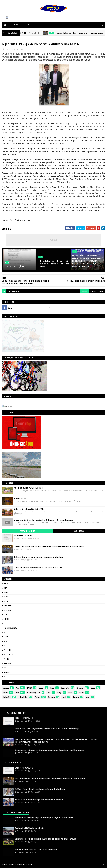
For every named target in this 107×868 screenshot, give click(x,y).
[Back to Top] (103, 864)
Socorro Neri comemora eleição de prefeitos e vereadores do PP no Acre (38, 567)
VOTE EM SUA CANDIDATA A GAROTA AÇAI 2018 (28, 488)
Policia (6, 646)
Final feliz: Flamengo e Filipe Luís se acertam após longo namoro (36, 849)
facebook (84, 291)
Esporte (6, 619)
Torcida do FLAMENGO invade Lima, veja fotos (29, 828)
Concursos (7, 610)
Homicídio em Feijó (20, 498)
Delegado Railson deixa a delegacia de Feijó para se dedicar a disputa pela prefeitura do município (53, 263)
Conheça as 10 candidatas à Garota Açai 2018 (29, 509)
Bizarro (6, 597)
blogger (93, 291)
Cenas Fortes (8, 606)
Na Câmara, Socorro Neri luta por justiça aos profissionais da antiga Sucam (38, 557)
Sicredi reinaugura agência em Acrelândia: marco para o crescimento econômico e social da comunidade (49, 750)
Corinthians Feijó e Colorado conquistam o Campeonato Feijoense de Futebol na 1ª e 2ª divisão (46, 838)
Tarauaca (7, 672)
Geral (6, 632)
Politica (6, 659)
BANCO (6, 592)
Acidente (6, 584)
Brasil (6, 601)
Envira (6, 614)
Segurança (7, 663)
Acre (40, 33)
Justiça (6, 637)
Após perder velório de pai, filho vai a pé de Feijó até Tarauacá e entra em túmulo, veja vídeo (44, 519)
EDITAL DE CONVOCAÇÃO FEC (15, 266)
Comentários (79, 531)
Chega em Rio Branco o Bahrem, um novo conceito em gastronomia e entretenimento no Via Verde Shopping (49, 546)
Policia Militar (8, 655)
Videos (6, 677)
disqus (101, 291)
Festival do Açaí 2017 (10, 628)
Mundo (6, 641)
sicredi (6, 668)
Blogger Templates (8, 864)
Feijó (21, 49)
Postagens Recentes (28, 531)
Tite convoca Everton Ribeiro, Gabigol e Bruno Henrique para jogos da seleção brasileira (44, 817)
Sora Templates (27, 864)
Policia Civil (7, 650)
